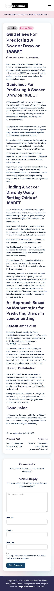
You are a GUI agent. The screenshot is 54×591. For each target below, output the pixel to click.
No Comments (34, 57)
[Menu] (49, 5)
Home (5, 14)
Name (9, 517)
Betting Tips (26, 28)
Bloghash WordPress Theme (31, 586)
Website (10, 542)
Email (9, 530)
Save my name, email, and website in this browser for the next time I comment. (26, 557)
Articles (12, 28)
